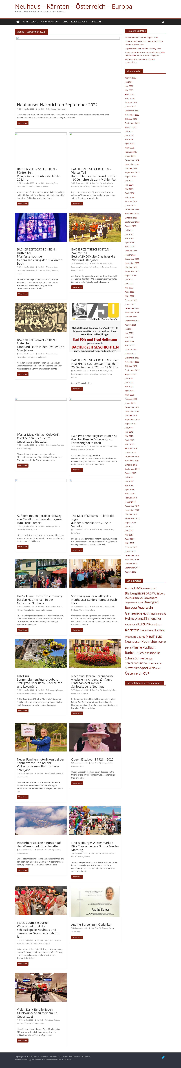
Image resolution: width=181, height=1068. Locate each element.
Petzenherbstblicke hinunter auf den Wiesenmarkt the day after (39, 844)
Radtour (29, 529)
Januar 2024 (130, 205)
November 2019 (132, 411)
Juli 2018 (129, 477)
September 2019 (132, 419)
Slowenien (48, 693)
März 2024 (129, 197)
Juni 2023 (129, 234)
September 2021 (132, 320)
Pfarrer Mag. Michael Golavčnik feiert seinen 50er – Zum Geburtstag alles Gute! (38, 437)
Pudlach (80, 270)
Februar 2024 (131, 201)
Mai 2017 (129, 535)
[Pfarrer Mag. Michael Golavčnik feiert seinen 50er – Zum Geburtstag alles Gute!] (41, 399)
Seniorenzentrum (153, 663)
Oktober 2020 (131, 366)
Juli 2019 (129, 427)
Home (25, 21)
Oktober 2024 (131, 168)
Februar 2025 (131, 152)
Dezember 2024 (132, 160)
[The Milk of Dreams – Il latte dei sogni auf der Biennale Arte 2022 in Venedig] (95, 480)
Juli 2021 (129, 329)
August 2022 (130, 275)
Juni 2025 (129, 135)
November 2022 (132, 263)
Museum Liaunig (135, 636)
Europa (51, 526)
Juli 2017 (129, 526)
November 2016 (132, 559)
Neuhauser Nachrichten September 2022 (57, 104)
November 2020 (132, 362)
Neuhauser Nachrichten (57, 109)
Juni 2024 (129, 185)
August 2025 (130, 127)
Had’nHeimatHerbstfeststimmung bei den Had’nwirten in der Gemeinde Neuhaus (39, 599)
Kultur (48, 270)
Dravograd (52, 690)
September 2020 (132, 370)
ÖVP (146, 673)
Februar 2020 (131, 399)
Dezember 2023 (132, 209)
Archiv (34, 21)
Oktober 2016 (131, 563)
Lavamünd (26, 693)
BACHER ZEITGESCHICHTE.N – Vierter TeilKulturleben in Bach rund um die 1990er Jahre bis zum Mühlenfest (93, 174)
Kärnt (159, 625)
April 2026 (129, 94)
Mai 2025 (129, 139)
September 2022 (132, 271)
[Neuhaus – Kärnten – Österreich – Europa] (18, 22)
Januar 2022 (130, 304)
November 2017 (132, 510)
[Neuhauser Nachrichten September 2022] (68, 38)
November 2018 (132, 460)
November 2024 (132, 164)
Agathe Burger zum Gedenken (91, 924)
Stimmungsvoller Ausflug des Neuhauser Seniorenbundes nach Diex (94, 599)
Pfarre (45, 186)
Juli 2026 (129, 82)
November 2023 (132, 213)
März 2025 (129, 147)
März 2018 (129, 493)
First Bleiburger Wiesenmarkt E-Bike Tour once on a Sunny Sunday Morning (95, 846)
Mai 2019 (129, 436)
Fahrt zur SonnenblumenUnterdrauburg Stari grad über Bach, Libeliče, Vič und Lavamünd (39, 681)
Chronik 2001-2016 (50, 21)
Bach (56, 183)
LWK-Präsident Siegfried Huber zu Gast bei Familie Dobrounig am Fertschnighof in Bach (94, 439)
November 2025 (132, 115)
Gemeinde (21, 186)
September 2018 (132, 469)
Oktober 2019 (131, 415)
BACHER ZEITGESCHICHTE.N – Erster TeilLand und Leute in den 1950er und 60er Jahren (40, 345)
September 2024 (132, 172)
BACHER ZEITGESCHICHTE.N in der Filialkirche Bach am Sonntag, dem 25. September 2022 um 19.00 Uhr (94, 363)
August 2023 (130, 226)
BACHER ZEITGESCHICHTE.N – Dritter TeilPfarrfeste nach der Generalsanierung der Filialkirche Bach (39, 256)
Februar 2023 (131, 250)
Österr (157, 668)
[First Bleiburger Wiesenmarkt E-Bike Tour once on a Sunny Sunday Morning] (95, 807)
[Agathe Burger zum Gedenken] (95, 887)
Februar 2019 (131, 448)
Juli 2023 (129, 230)
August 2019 (130, 423)
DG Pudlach (132, 597)
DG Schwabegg (148, 597)
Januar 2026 (130, 106)
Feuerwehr (75, 267)
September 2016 (132, 567)
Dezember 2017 (132, 506)
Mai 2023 (129, 238)
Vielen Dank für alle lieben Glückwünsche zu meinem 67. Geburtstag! (37, 1012)
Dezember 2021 (132, 308)
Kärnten (74, 450)
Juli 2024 (129, 180)
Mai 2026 (129, 90)
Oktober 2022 (131, 267)
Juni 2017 (129, 530)
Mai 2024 (129, 189)
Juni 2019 (129, 432)
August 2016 (130, 572)
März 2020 (129, 395)
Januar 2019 (130, 452)
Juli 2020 (129, 378)
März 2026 (129, 98)
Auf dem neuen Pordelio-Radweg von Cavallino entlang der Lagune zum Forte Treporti (39, 519)
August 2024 (130, 176)
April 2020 (129, 390)
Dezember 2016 (132, 555)
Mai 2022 (129, 287)
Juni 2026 (129, 86)
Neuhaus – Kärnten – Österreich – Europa (73, 6)
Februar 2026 (131, 102)
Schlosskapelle (82, 693)
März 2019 (129, 444)
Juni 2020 (129, 382)
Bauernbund (112, 446)
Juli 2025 (129, 131)
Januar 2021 (130, 353)
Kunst (73, 533)
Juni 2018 (129, 481)
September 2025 (132, 123)
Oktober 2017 (131, 514)
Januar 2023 (130, 255)
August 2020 (130, 374)
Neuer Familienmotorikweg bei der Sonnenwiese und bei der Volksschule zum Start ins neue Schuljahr (40, 764)
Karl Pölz (41, 109)
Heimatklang (84, 186)
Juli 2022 (129, 279)
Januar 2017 (130, 551)
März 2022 (129, 296)
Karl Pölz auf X (79, 21)
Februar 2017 (131, 547)
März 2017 (129, 543)
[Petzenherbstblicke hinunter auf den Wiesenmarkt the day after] (41, 807)
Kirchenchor (30, 186)
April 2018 (129, 489)
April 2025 (129, 143)
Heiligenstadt (158, 613)
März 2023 (129, 246)
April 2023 (129, 242)
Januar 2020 (130, 403)
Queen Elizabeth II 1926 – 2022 (92, 759)
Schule (19, 777)
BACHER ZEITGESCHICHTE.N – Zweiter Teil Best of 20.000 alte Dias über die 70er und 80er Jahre (93, 254)
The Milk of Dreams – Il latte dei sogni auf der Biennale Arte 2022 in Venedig (92, 521)
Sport (35, 529)
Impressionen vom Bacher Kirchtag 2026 (143, 48)
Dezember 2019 (132, 407)
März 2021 (129, 345)
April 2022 (129, 292)
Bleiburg (50, 850)
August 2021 (130, 325)
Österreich (90, 450)
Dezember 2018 (132, 456)
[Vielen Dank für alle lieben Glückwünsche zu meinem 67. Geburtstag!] (41, 974)
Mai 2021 (129, 337)
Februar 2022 (131, 300)
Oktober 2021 (131, 316)
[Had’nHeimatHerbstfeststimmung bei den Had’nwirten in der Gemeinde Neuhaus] (41, 561)
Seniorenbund (90, 610)
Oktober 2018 (131, 465)
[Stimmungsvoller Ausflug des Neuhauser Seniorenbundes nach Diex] (95, 561)
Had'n (59, 606)
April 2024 (129, 193)
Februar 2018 (131, 497)
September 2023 (132, 222)
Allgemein (22, 100)
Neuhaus (39, 186)
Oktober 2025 (131, 119)
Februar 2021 (131, 349)
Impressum (95, 21)
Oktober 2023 (131, 217)
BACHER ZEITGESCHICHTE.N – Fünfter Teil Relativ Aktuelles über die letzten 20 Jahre (39, 174)
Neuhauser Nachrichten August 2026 (141, 37)
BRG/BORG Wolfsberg (151, 593)
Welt (78, 533)
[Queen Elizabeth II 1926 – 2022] (95, 724)
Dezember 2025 (132, 110)
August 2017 (130, 522)
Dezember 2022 (132, 259)
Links (65, 21)
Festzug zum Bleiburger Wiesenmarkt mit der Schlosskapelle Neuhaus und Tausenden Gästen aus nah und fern (38, 930)
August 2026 (130, 78)
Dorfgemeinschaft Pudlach (134, 603)
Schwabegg (27, 448)
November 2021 (132, 312)
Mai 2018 (129, 485)
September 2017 (132, 518)
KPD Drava (131, 624)
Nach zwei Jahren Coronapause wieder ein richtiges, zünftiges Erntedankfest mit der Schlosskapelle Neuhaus (92, 681)
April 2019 (129, 440)
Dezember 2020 (132, 357)
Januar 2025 (130, 156)
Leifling (32, 610)
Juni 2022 (129, 283)
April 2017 (129, 539)
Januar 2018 (130, 502)
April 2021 (129, 341)
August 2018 (130, 473)
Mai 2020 (129, 386)
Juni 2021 (129, 333)
